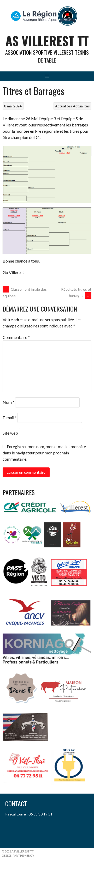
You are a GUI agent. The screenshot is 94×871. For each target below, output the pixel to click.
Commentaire (16, 337)
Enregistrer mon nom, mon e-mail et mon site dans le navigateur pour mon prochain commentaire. (44, 452)
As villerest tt (47, 40)
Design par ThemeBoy (18, 855)
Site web (10, 432)
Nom (8, 402)
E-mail (10, 417)
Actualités (63, 106)
